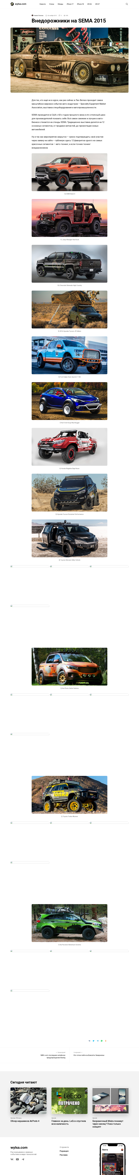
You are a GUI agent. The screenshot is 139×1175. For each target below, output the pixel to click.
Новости (43, 4)
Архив (12, 1118)
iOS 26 (89, 4)
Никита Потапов (38, 15)
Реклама (64, 1155)
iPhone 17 (70, 4)
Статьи (51, 4)
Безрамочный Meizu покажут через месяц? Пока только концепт (107, 1124)
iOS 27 (97, 4)
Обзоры (60, 4)
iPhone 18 (80, 4)
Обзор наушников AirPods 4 (24, 1121)
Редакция (64, 1151)
